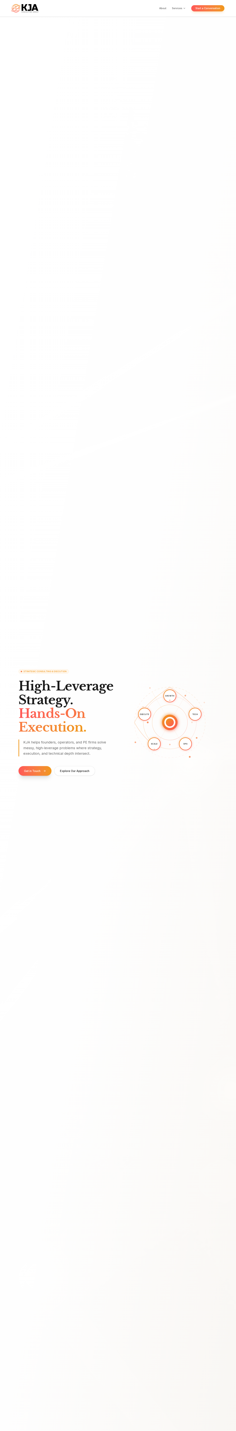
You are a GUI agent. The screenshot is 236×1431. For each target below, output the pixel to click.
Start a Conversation (207, 8)
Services (177, 8)
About (162, 8)
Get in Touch (32, 771)
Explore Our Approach (74, 771)
